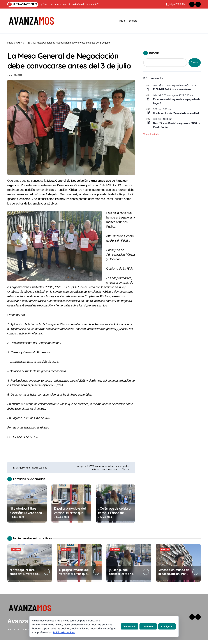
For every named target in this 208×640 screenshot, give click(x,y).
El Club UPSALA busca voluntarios (172, 89)
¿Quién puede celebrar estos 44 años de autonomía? (115, 512)
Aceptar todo (129, 626)
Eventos (133, 20)
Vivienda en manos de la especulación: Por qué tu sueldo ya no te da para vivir (173, 576)
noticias (16, 549)
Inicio (122, 20)
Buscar (154, 53)
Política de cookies (64, 632)
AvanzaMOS (24, 621)
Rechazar (148, 626)
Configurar (167, 626)
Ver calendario (151, 134)
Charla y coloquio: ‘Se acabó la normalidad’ (176, 113)
